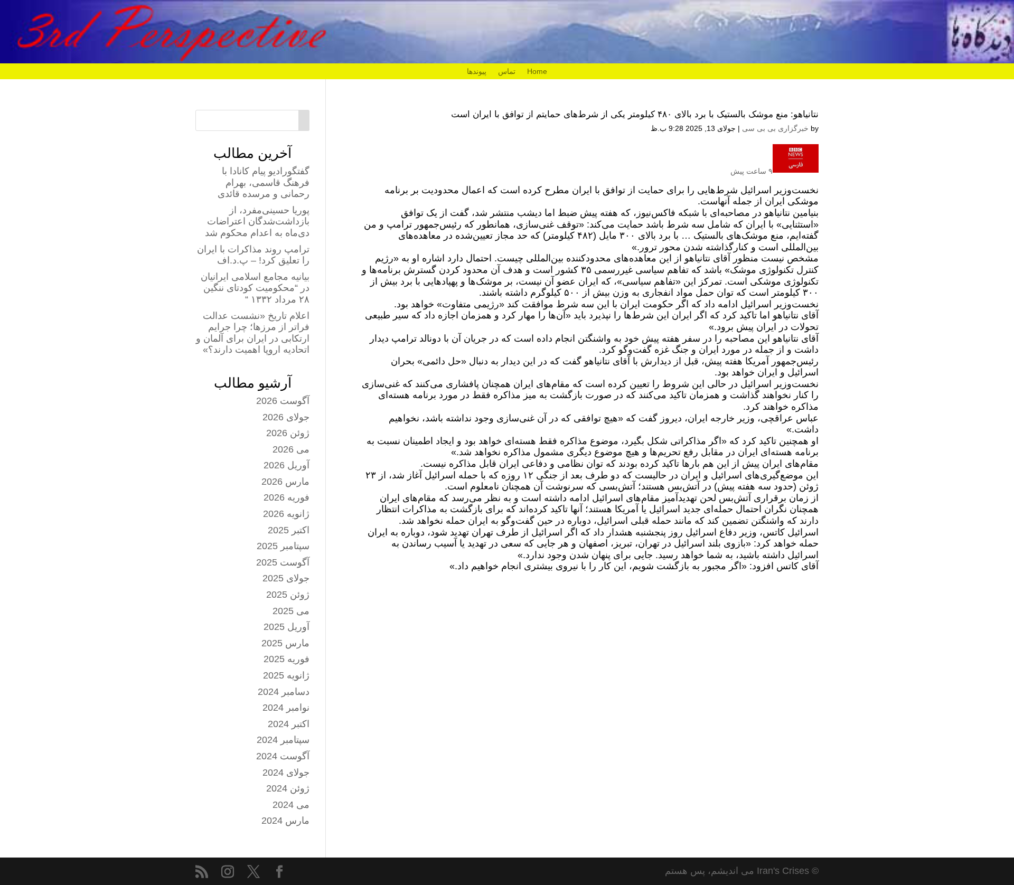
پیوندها (476, 72)
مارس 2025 (285, 643)
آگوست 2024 (282, 756)
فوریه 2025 (286, 659)
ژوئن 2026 (287, 433)
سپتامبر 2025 (283, 546)
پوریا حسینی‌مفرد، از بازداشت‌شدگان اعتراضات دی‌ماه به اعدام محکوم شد (257, 221)
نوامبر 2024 (285, 707)
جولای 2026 (285, 417)
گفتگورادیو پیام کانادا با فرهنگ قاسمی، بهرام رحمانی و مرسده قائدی (263, 182)
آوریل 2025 (286, 627)
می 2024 (291, 804)
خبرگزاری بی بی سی (775, 128)
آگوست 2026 (282, 401)
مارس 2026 (285, 481)
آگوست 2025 (282, 562)
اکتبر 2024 (288, 724)
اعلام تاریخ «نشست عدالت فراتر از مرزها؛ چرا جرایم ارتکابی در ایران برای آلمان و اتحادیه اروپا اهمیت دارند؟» (252, 332)
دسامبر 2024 (283, 691)
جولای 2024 (285, 772)
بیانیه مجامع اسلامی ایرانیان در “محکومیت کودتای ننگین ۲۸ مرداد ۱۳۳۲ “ (255, 288)
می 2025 (291, 611)
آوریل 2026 (286, 465)
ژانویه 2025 (286, 675)
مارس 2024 (285, 820)
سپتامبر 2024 (283, 740)
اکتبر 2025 (288, 530)
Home (537, 72)
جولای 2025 (285, 578)
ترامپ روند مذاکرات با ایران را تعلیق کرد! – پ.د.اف (253, 255)
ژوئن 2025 (287, 594)
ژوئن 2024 (287, 788)
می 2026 (291, 449)
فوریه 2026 (286, 497)
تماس (506, 72)
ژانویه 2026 (286, 514)
